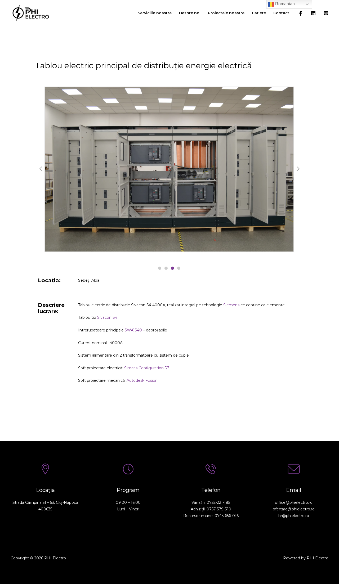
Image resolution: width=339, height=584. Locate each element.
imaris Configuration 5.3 (147, 368)
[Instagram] (326, 13)
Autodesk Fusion (142, 380)
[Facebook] (300, 13)
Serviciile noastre (155, 13)
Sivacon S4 (107, 317)
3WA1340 (133, 330)
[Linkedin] (313, 13)
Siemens (231, 305)
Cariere (259, 13)
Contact (281, 13)
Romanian (284, 4)
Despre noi (189, 13)
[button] (159, 268)
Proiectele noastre (226, 13)
